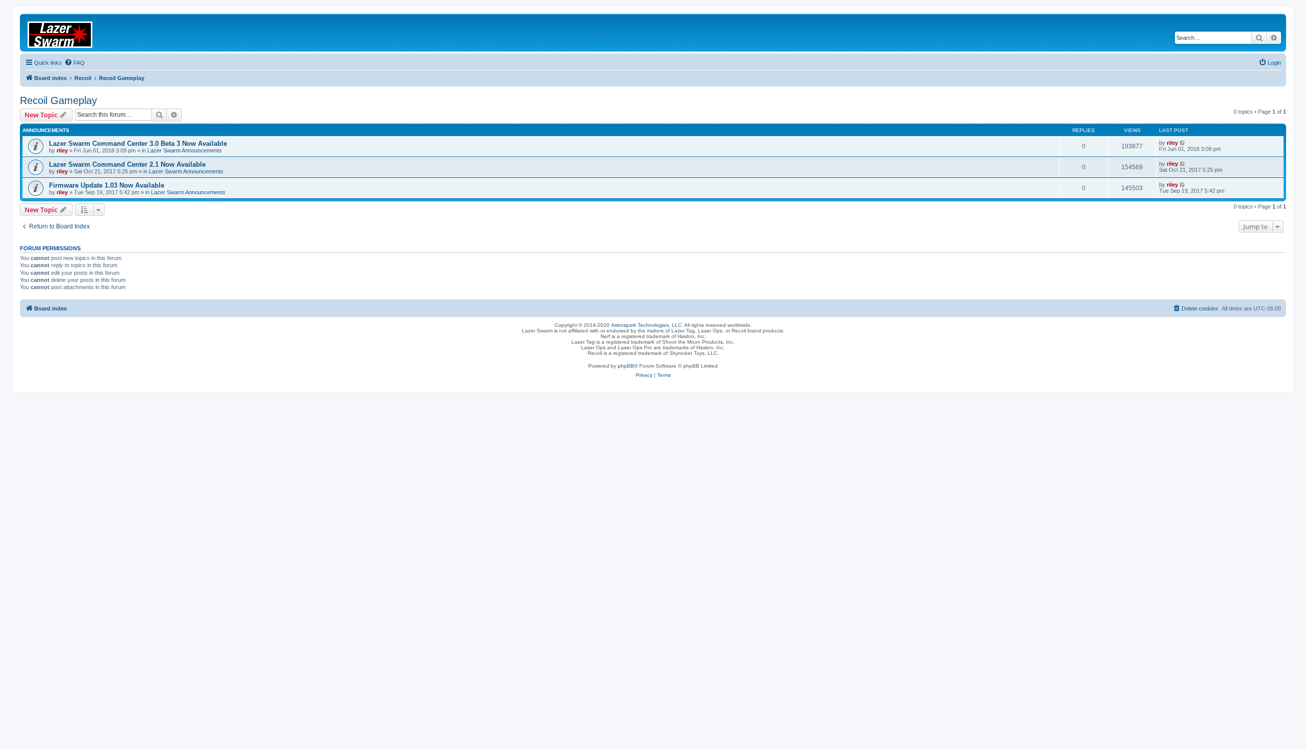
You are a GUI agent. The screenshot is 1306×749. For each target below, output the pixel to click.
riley (62, 150)
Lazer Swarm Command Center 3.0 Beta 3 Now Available (138, 143)
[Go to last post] (1182, 143)
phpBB (626, 366)
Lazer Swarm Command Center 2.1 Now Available (127, 164)
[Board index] (66, 32)
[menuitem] (74, 63)
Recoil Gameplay (58, 100)
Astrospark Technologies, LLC (646, 325)
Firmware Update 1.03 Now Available (106, 185)
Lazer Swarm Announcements (184, 150)
